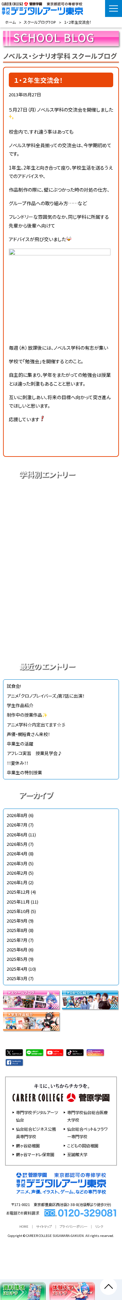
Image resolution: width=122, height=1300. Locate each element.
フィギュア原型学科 (61, 640)
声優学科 (61, 521)
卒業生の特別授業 (24, 772)
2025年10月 (18, 911)
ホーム (10, 22)
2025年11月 (18, 901)
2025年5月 (17, 959)
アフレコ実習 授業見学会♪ (34, 753)
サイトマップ (44, 1226)
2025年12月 (18, 892)
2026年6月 (17, 834)
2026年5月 (17, 844)
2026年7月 (17, 824)
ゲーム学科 (61, 593)
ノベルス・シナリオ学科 (61, 616)
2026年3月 (17, 863)
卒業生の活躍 (20, 743)
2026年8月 (17, 815)
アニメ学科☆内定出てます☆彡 (36, 724)
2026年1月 (17, 882)
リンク (99, 1226)
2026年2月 (17, 873)
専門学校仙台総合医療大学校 (87, 1116)
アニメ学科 (61, 498)
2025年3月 (17, 978)
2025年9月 (17, 920)
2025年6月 (17, 949)
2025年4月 (17, 969)
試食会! (14, 686)
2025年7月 (17, 940)
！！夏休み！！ (17, 763)
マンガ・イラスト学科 (61, 569)
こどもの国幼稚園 (82, 1145)
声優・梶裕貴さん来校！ (28, 734)
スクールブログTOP (40, 22)
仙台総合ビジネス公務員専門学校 (36, 1132)
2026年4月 (17, 853)
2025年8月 (17, 930)
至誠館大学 (77, 1154)
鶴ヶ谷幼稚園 (28, 1145)
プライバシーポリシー (73, 1226)
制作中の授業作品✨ (27, 715)
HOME (23, 1226)
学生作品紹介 (20, 705)
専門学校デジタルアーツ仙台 (37, 1116)
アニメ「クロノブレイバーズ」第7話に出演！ (45, 696)
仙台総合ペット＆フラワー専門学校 (87, 1132)
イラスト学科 (61, 545)
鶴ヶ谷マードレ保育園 (35, 1154)
